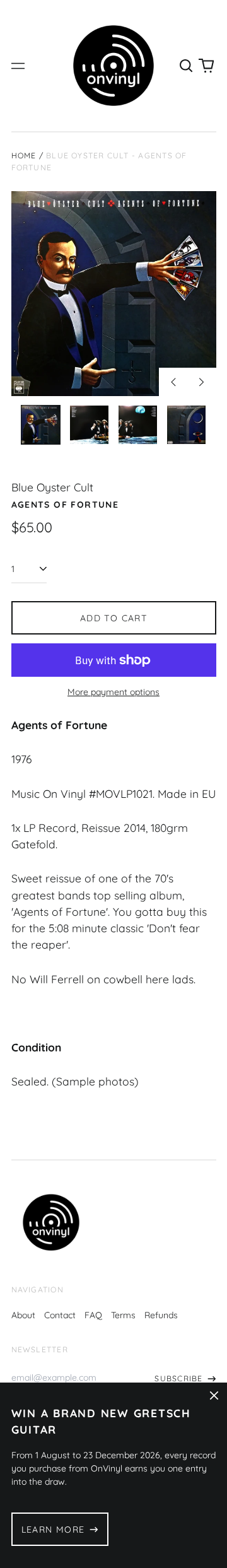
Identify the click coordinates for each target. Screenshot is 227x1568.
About (23, 1315)
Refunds (161, 1315)
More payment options (113, 692)
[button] (187, 66)
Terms (123, 1315)
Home (24, 155)
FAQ (93, 1315)
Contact (60, 1315)
